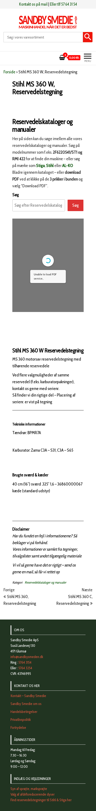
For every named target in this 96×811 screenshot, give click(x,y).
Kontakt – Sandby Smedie (28, 696)
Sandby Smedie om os (25, 704)
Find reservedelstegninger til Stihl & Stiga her (41, 800)
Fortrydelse (18, 728)
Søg (15, 194)
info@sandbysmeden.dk (26, 657)
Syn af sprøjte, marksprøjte (28, 789)
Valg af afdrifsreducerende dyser (32, 794)
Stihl (50, 165)
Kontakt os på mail (33, 4)
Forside (9, 71)
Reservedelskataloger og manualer (45, 582)
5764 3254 (25, 668)
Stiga (40, 165)
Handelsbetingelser (23, 712)
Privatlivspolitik (20, 720)
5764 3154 (24, 662)
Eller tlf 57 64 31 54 (63, 4)
